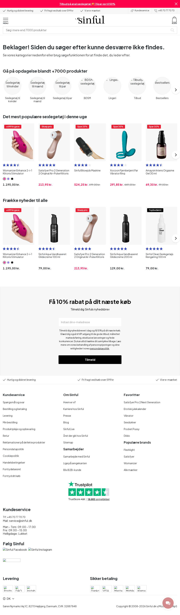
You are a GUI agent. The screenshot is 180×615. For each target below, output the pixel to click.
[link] (4, 178)
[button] (176, 3)
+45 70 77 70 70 (166, 10)
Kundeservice (142, 10)
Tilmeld (90, 359)
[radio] (4, 165)
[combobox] (86, 30)
